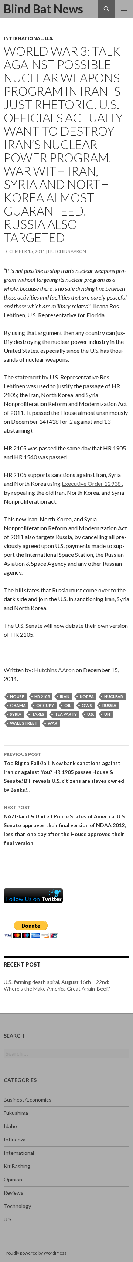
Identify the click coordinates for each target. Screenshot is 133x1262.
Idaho (10, 1126)
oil (67, 705)
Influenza (14, 1139)
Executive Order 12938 (92, 483)
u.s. (90, 714)
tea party (66, 714)
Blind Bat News (43, 8)
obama (18, 705)
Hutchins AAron (67, 251)
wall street (23, 723)
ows (87, 705)
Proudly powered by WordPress (35, 1253)
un (107, 714)
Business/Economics (27, 1099)
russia (109, 705)
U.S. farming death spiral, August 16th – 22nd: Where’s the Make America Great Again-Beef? (57, 985)
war (52, 723)
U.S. (49, 38)
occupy (45, 705)
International (23, 38)
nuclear (113, 696)
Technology (17, 1206)
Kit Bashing (17, 1166)
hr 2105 (42, 696)
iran (64, 696)
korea (87, 696)
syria (15, 714)
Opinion (13, 1179)
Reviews (13, 1193)
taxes (38, 714)
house (17, 696)
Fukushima (16, 1113)
